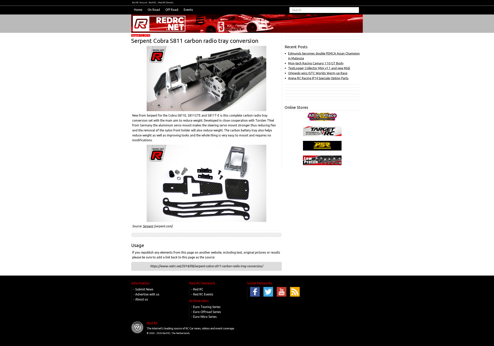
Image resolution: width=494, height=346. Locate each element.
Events (188, 9)
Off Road (171, 9)
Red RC (152, 2)
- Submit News (143, 289)
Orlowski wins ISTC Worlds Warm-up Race (317, 73)
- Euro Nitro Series (204, 316)
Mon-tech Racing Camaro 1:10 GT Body (315, 63)
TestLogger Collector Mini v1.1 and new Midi (319, 68)
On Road (154, 9)
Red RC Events (165, 2)
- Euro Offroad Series (206, 312)
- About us (140, 299)
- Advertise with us (146, 294)
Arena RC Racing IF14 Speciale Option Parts (318, 78)
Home (138, 9)
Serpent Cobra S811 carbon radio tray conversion (194, 40)
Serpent (148, 226)
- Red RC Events (202, 294)
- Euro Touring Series (206, 307)
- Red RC (197, 289)
